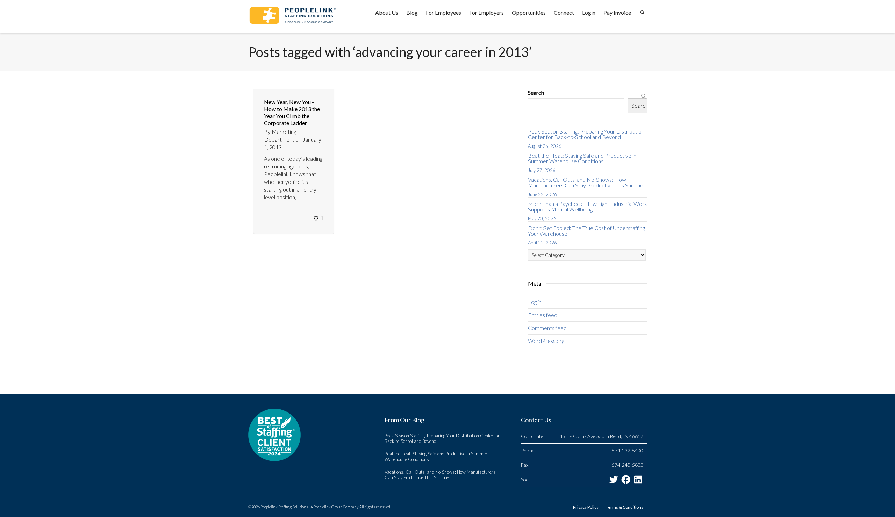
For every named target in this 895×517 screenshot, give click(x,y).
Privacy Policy (586, 507)
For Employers (486, 12)
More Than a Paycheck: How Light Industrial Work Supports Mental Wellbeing (587, 206)
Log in (535, 302)
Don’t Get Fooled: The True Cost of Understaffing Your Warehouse (586, 230)
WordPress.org (546, 340)
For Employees (443, 12)
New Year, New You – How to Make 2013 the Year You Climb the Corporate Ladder (292, 112)
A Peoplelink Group (326, 506)
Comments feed (547, 327)
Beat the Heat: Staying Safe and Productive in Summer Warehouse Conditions (582, 158)
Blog (412, 12)
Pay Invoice (617, 12)
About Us (386, 12)
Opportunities (529, 12)
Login (588, 12)
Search (536, 92)
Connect (564, 12)
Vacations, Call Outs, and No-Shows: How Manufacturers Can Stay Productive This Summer (586, 182)
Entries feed (542, 314)
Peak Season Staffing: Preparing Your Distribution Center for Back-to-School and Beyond (586, 134)
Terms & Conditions (624, 507)
